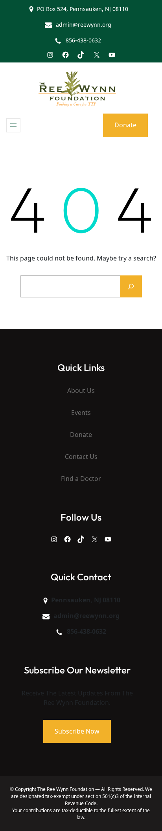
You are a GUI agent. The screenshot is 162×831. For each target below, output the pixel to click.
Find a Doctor (81, 478)
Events (81, 412)
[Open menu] (13, 125)
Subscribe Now (77, 731)
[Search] (131, 286)
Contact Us (81, 456)
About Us (81, 390)
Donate (125, 125)
